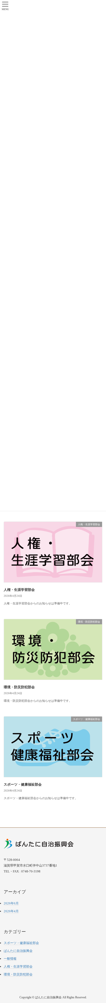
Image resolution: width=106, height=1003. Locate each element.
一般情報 (10, 958)
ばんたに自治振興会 (18, 951)
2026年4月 (11, 911)
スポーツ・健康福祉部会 (23, 784)
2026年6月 (11, 903)
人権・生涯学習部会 (19, 590)
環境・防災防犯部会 (19, 687)
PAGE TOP (98, 968)
